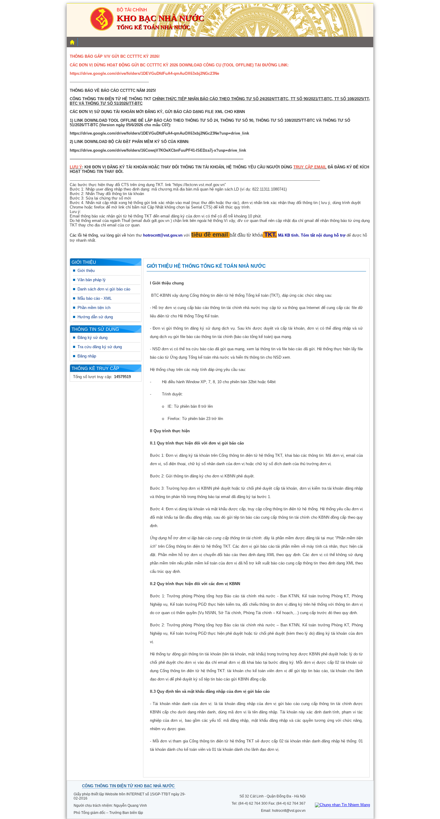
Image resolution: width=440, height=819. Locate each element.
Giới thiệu (86, 270)
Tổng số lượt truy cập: (92, 377)
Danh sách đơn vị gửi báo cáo (104, 289)
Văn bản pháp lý (92, 280)
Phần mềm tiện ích (94, 307)
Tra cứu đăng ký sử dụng (100, 347)
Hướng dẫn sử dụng (95, 317)
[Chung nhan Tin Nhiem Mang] (342, 805)
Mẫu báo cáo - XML (95, 298)
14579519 (122, 377)
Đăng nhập (87, 356)
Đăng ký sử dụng (92, 337)
